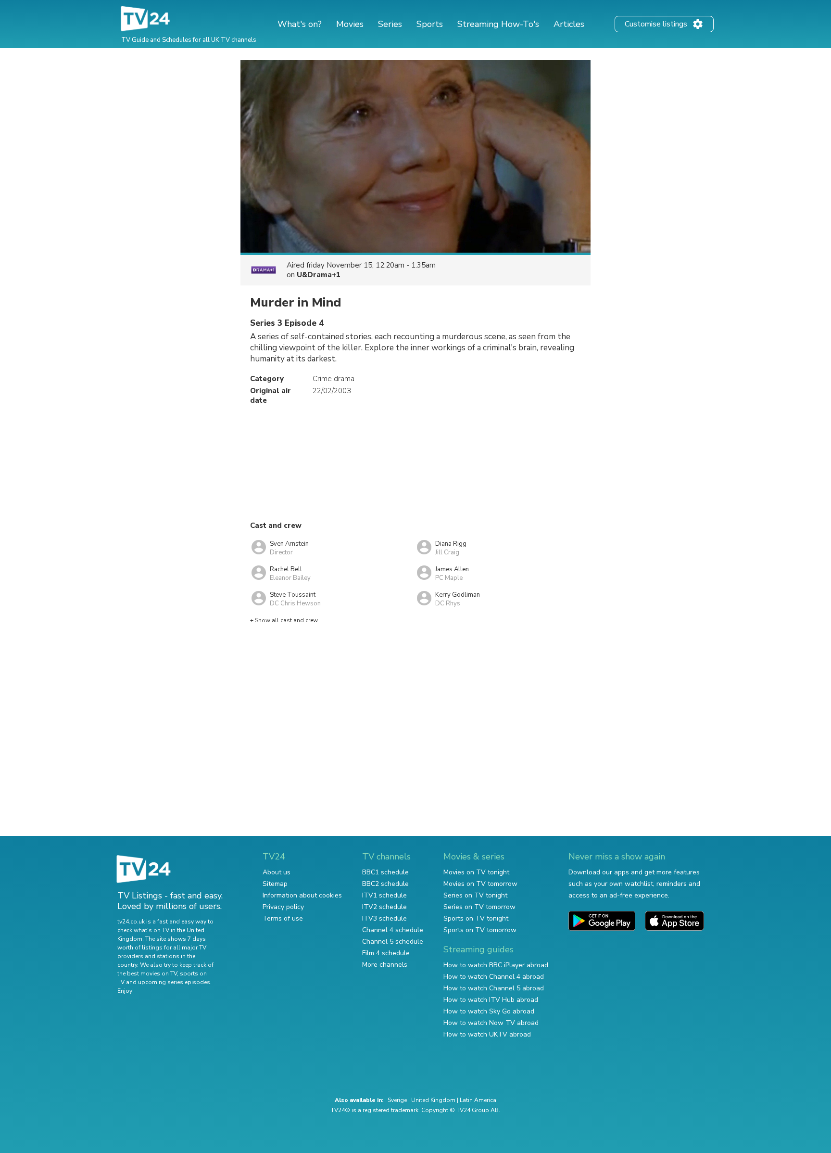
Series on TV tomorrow (479, 906)
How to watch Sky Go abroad (488, 1011)
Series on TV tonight (475, 895)
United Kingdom (433, 1100)
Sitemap (275, 883)
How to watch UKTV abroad (487, 1034)
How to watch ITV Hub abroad (490, 999)
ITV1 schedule (384, 895)
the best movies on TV (147, 973)
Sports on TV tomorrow (479, 930)
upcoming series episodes (174, 982)
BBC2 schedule (385, 883)
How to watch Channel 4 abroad (493, 976)
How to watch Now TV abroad (491, 1022)
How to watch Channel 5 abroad (493, 988)
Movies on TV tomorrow (480, 883)
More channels (384, 964)
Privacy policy (283, 906)
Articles (569, 24)
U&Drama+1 (318, 275)
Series (390, 24)
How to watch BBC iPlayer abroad (495, 965)
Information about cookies (302, 895)
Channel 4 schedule (392, 930)
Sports (429, 24)
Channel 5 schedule (392, 941)
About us (276, 872)
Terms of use (283, 918)
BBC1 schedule (385, 872)
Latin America (478, 1100)
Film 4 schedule (386, 953)
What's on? (299, 24)
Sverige (397, 1100)
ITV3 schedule (384, 918)
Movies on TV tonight (476, 872)
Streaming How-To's (498, 24)
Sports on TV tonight (475, 918)
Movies (350, 24)
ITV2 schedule (384, 906)
